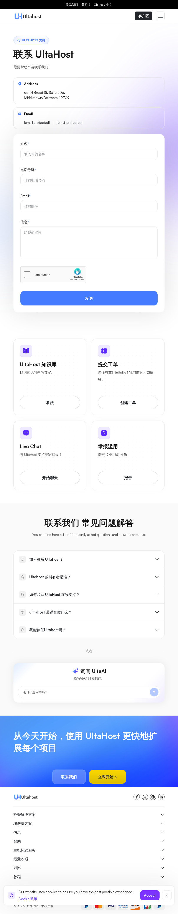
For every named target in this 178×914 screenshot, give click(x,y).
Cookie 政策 (27, 899)
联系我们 (72, 4)
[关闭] (167, 895)
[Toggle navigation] (160, 16)
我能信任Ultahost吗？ (47, 629)
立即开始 (106, 776)
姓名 (24, 143)
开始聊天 (50, 477)
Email (25, 196)
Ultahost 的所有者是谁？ (50, 576)
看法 (50, 402)
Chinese (103, 4)
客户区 (143, 16)
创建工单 (128, 402)
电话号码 (28, 170)
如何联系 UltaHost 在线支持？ (54, 594)
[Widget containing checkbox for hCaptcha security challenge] (53, 274)
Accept (150, 895)
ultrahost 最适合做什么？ (50, 612)
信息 (24, 222)
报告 (128, 477)
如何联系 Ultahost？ (46, 559)
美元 (85, 4)
